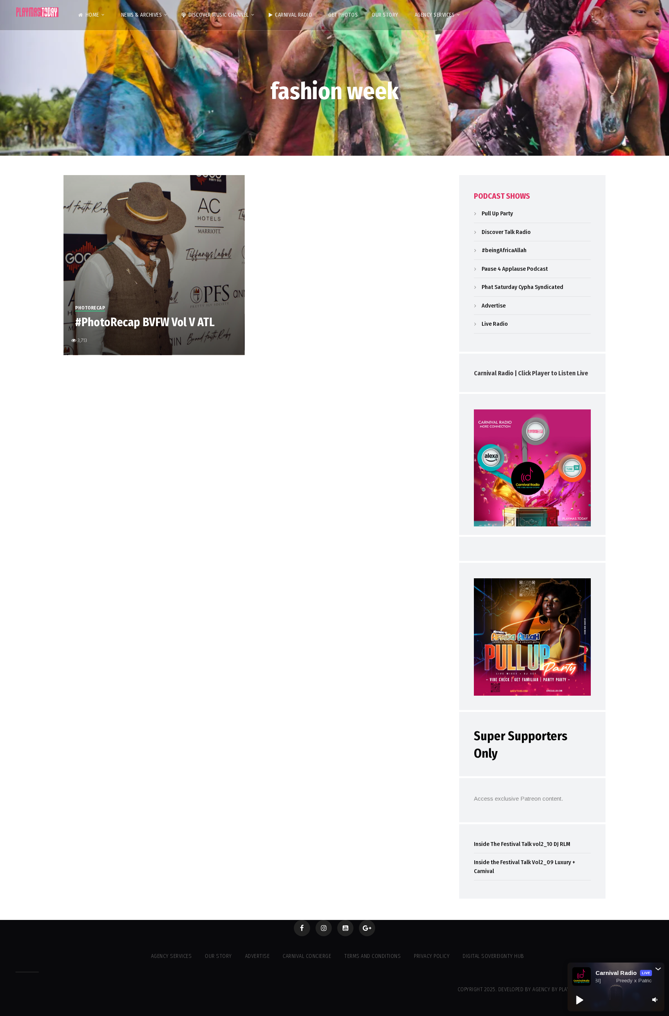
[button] (658, 969)
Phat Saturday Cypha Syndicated (522, 287)
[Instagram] (324, 928)
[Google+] (367, 928)
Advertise (494, 305)
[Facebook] (302, 928)
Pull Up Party (497, 213)
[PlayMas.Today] (37, 12)
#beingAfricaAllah (504, 250)
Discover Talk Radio (506, 232)
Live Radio (495, 323)
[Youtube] (345, 928)
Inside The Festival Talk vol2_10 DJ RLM (522, 844)
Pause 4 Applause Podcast (515, 268)
